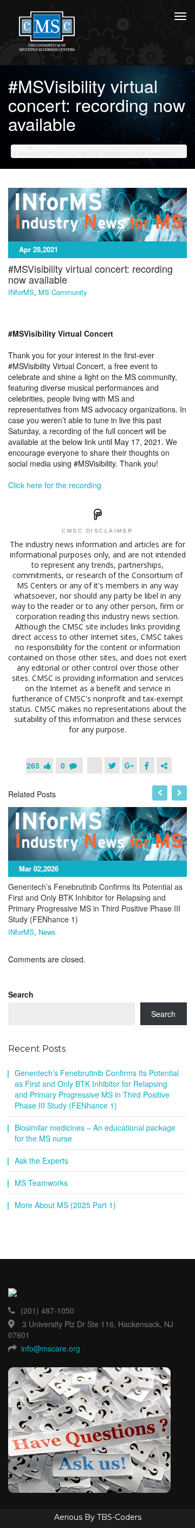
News (47, 932)
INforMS (46, 147)
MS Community (62, 292)
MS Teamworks (41, 1182)
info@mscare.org (50, 1348)
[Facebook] (146, 765)
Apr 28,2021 (38, 249)
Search (21, 994)
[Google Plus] (129, 765)
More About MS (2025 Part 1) (65, 1204)
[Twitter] (112, 765)
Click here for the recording (54, 485)
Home (19, 147)
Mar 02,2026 (38, 868)
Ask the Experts (41, 1160)
